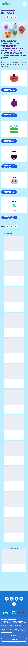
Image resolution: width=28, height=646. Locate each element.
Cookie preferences (14, 642)
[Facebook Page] (16, 599)
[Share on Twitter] (11, 17)
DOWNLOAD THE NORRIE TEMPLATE (9, 115)
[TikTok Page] (12, 599)
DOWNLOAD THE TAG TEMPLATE (9, 217)
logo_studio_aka (21, 612)
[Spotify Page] (7, 599)
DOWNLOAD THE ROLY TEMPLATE (9, 191)
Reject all (14, 635)
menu (25, 4)
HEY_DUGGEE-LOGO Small (5, 612)
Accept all (14, 639)
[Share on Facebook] (7, 17)
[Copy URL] (15, 17)
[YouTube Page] (21, 599)
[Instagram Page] (14, 604)
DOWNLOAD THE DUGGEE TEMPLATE (9, 89)
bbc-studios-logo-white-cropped (13, 612)
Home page (5, 3)
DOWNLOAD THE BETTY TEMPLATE (9, 166)
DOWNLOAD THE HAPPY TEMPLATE (9, 140)
